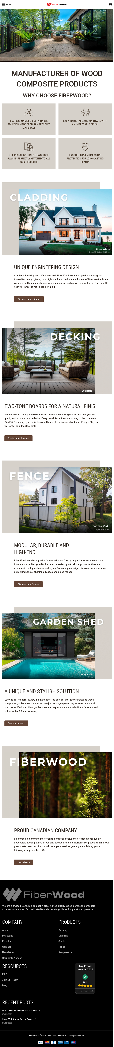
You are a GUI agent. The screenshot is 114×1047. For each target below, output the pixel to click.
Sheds (61, 941)
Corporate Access (12, 958)
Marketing (7, 935)
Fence (61, 946)
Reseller (6, 941)
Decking (62, 930)
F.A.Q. (5, 974)
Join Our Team (10, 980)
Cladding (63, 935)
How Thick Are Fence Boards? (19, 1019)
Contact (6, 946)
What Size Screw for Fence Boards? (22, 1010)
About (5, 930)
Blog (4, 985)
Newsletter (8, 952)
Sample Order (65, 952)
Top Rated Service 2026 (85, 967)
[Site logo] (56, 4)
